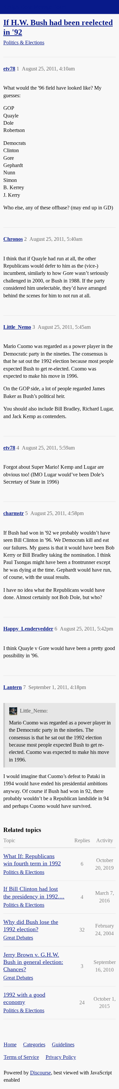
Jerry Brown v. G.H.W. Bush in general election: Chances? (33, 962)
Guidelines (63, 1044)
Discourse (40, 1072)
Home (10, 1044)
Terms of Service (21, 1057)
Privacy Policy (61, 1057)
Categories (34, 1044)
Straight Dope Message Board (34, 7)
